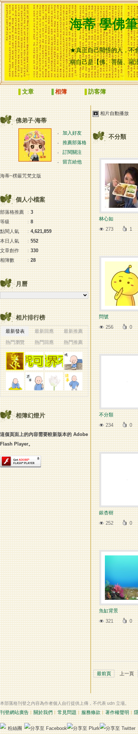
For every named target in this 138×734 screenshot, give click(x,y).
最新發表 (15, 331)
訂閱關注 (72, 152)
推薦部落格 (74, 142)
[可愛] (73, 361)
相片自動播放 (114, 113)
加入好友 (72, 133)
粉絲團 (15, 728)
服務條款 (90, 712)
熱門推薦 (73, 342)
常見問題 (67, 712)
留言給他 (72, 162)
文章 (28, 91)
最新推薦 (73, 331)
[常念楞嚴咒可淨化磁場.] (34, 361)
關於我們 (43, 712)
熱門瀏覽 (15, 342)
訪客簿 (97, 91)
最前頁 (104, 673)
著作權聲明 (117, 712)
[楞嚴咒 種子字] (15, 361)
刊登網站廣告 (14, 712)
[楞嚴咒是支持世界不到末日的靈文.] (54, 361)
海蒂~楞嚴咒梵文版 (20, 176)
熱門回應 (44, 342)
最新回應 (44, 331)
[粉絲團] (3, 726)
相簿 (61, 91)
